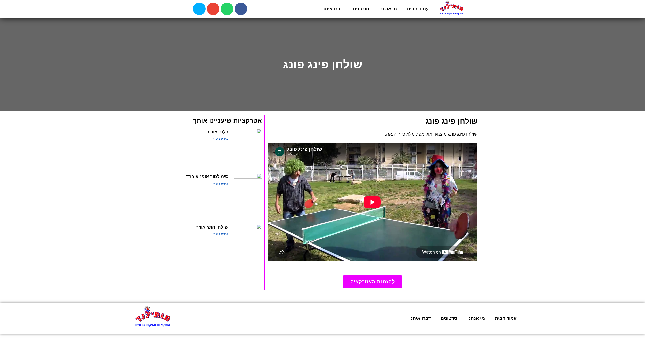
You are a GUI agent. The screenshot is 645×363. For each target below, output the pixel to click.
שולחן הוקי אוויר (212, 227)
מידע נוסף (221, 138)
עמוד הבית (418, 8)
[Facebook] (241, 9)
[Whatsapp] (227, 9)
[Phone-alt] (199, 9)
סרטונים (361, 8)
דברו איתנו (332, 8)
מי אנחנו (388, 8)
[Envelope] (213, 9)
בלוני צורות (217, 131)
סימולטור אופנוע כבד (207, 176)
